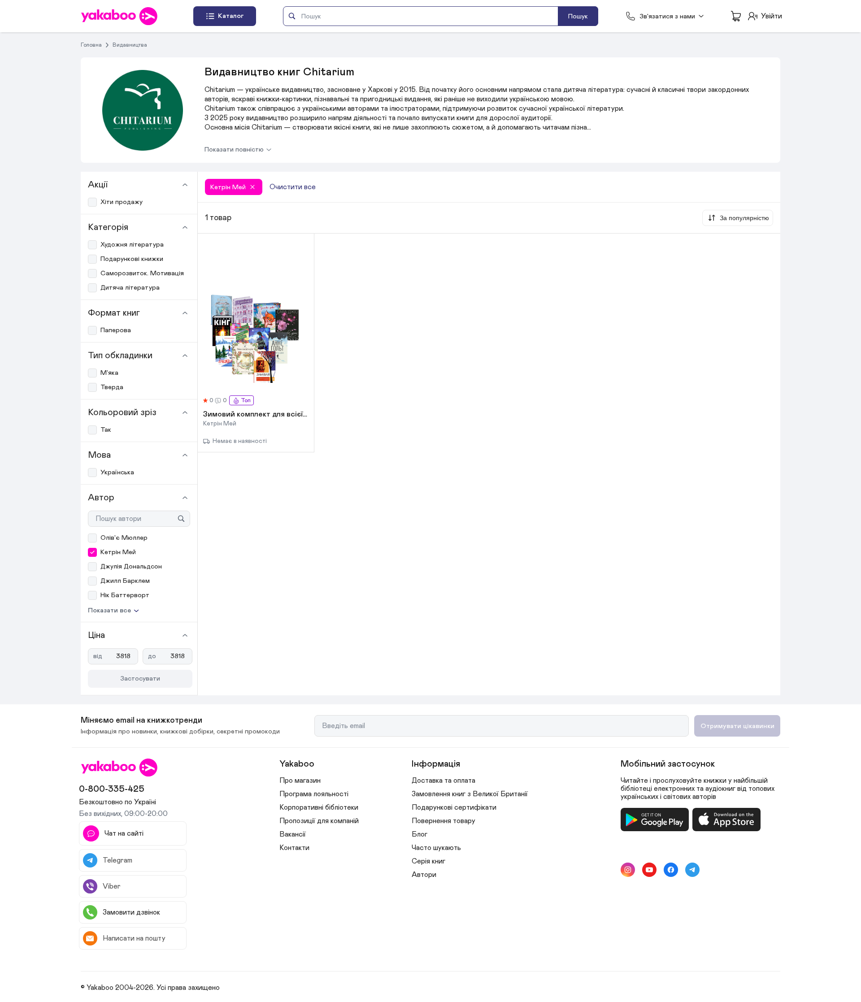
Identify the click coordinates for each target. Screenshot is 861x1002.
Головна (91, 45)
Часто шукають (436, 847)
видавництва (130, 45)
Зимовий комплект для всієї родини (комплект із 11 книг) (256, 414)
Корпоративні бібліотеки (318, 807)
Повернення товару (443, 820)
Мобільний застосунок (668, 763)
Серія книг (428, 861)
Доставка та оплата (443, 780)
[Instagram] (628, 870)
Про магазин (300, 780)
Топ (246, 400)
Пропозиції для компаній (319, 820)
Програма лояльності (313, 794)
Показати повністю (234, 149)
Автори (424, 874)
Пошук (578, 16)
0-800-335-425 (111, 789)
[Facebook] (671, 870)
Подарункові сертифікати (454, 807)
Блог (419, 834)
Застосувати (140, 678)
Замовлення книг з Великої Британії (470, 794)
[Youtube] (649, 870)
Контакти (294, 847)
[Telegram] (692, 870)
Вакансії (292, 834)
